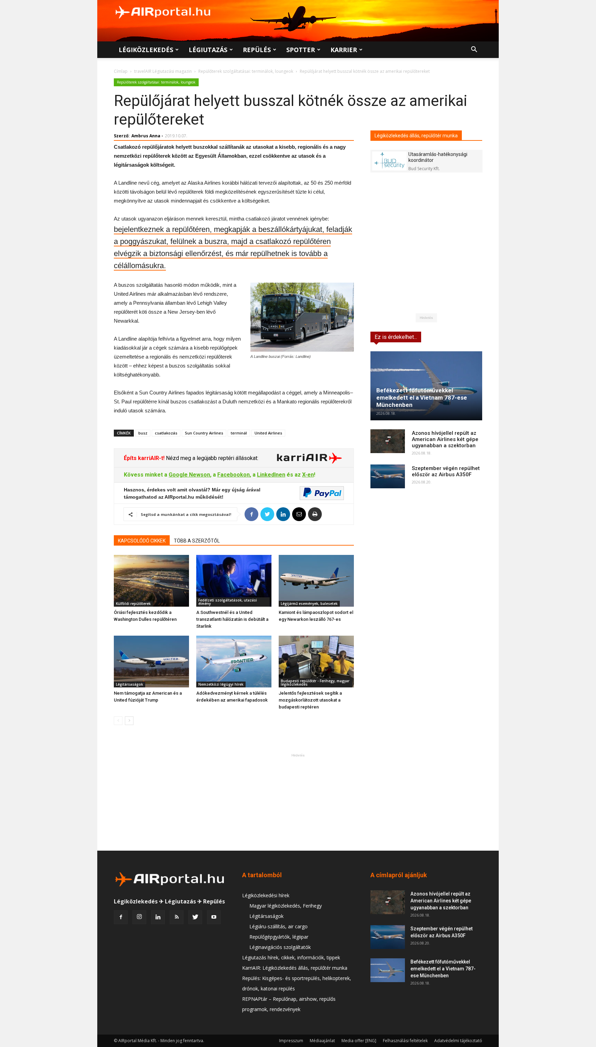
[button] (474, 50)
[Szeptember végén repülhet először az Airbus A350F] (387, 476)
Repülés (257, 50)
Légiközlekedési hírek (265, 895)
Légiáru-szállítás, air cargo (278, 926)
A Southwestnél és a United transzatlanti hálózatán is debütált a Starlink (232, 619)
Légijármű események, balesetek (309, 603)
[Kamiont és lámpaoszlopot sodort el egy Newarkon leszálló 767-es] (316, 581)
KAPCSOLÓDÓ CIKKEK (142, 541)
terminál (239, 433)
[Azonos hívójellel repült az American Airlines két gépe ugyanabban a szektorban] (387, 441)
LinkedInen (271, 474)
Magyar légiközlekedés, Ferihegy (285, 905)
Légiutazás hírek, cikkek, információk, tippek (291, 957)
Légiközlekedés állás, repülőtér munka (416, 135)
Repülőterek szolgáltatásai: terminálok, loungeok (245, 71)
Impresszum (291, 1041)
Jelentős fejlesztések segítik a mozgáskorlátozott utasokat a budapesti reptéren (310, 700)
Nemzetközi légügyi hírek (221, 684)
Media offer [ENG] (358, 1041)
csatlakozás (166, 433)
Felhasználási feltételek (405, 1041)
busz (142, 433)
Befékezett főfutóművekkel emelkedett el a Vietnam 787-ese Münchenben (421, 397)
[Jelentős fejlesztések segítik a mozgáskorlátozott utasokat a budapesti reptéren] (316, 661)
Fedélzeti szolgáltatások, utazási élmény (227, 602)
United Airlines (268, 433)
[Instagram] (139, 917)
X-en (308, 474)
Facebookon (233, 474)
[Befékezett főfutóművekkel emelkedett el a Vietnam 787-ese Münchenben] (426, 385)
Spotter (300, 50)
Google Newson (189, 474)
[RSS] (176, 917)
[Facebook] (121, 917)
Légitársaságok (129, 684)
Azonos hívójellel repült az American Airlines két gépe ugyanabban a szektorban (445, 439)
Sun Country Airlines (204, 433)
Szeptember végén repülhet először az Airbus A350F (446, 471)
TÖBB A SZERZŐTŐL (197, 541)
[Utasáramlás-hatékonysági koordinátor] (389, 160)
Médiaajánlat (322, 1041)
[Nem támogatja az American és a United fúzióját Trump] (151, 661)
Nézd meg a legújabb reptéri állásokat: (211, 458)
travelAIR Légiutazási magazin (163, 71)
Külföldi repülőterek (133, 603)
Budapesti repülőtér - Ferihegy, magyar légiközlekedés (315, 682)
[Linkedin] (158, 917)
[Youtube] (214, 917)
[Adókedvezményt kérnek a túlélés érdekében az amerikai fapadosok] (233, 661)
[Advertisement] (298, 802)
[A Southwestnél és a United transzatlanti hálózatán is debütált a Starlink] (233, 581)
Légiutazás (208, 50)
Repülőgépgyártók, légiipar (278, 936)
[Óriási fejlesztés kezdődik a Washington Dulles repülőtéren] (151, 581)
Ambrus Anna (145, 136)
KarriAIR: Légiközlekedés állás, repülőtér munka (294, 968)
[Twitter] (195, 917)
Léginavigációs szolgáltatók (280, 947)
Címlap (121, 71)
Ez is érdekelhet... (396, 337)
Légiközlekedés (146, 50)
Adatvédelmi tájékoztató (458, 1041)
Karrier (343, 50)
